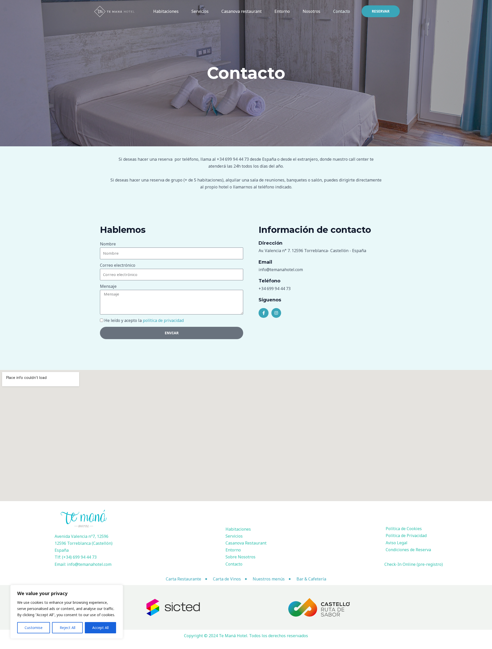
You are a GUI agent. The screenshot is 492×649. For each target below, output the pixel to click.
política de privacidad (163, 320)
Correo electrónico (117, 265)
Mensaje (108, 286)
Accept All (100, 627)
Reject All (67, 627)
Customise (34, 627)
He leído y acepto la (144, 320)
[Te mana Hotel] (114, 11)
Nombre (108, 244)
